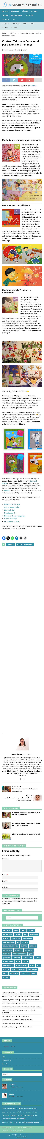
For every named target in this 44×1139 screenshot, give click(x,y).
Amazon (7, 490)
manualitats (8, 962)
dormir (25, 942)
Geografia (15, 11)
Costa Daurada (8, 942)
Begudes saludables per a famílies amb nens (17, 1027)
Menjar (25, 962)
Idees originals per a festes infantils (26, 834)
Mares (18, 962)
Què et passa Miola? (11, 507)
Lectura (34, 11)
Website (5, 887)
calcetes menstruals (25, 1127)
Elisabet (12, 1085)
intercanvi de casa (19, 954)
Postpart (21, 970)
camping (6, 938)
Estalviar (18, 950)
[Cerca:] (22, 918)
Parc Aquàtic (8, 966)
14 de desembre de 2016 (12, 50)
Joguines (6, 958)
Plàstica (5, 15)
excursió (6, 954)
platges (6, 970)
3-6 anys (10, 544)
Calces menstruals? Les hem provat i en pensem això (20, 993)
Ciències (25, 11)
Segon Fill (14, 974)
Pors (13, 970)
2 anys (32, 23)
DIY (18, 942)
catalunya (16, 938)
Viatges (6, 978)
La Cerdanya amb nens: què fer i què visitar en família (20, 1000)
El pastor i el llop (10, 519)
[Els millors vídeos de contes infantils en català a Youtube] (6, 825)
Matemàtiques (16, 15)
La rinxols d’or (9, 510)
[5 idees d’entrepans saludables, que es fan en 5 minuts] (6, 815)
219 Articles (28, 754)
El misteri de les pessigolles (14, 516)
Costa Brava (27, 938)
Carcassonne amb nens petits (12, 1023)
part (38, 966)
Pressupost (32, 970)
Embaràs (24, 946)
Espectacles (7, 950)
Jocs (30, 954)
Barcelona (34, 934)
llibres (37, 958)
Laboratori (29, 15)
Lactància (16, 958)
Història (5, 11)
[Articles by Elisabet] (4, 1087)
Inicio (3, 1057)
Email (4, 881)
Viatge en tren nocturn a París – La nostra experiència (20, 996)
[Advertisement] (22, 639)
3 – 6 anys (5, 27)
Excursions (29, 950)
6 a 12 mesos (16, 23)
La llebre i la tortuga (12, 504)
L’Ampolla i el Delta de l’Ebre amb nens (15, 1016)
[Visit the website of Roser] (20, 779)
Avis (25, 934)
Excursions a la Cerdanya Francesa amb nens (17, 1020)
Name (4, 875)
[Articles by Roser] (4, 1097)
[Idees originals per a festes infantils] (6, 836)
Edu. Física (5, 19)
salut (5, 974)
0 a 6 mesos (5, 23)
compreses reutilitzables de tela (12, 1131)
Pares (32, 966)
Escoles (33, 946)
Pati (13, 19)
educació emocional (24, 544)
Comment (5, 859)
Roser (25, 50)
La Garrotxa (27, 958)
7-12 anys (14, 27)
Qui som (4, 1064)
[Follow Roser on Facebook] (23, 779)
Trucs (34, 974)
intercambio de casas (8, 1127)
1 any (24, 23)
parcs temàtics (21, 966)
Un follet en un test (11, 522)
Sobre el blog (6, 1060)
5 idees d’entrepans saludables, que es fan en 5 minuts (26, 814)
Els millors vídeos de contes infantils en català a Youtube (26, 824)
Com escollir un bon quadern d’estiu (14, 1003)
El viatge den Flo (10, 513)
